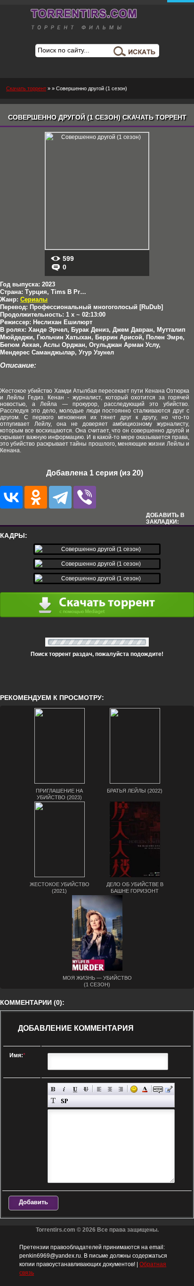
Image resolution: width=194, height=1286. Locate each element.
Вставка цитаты (168, 1089)
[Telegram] (60, 497)
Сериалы (34, 299)
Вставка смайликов (134, 1089)
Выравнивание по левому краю (99, 1089)
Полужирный (53, 1089)
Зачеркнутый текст (86, 1089)
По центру (110, 1089)
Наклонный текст (64, 1089)
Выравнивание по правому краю (120, 1089)
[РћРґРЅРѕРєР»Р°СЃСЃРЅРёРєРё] (35, 497)
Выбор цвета (144, 1089)
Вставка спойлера (64, 1101)
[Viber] (84, 497)
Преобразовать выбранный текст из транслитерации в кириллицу (53, 1101)
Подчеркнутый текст (75, 1089)
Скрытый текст (158, 1089)
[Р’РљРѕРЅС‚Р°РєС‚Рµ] (11, 497)
